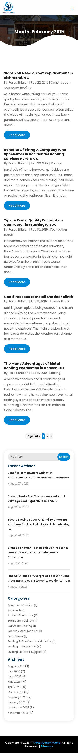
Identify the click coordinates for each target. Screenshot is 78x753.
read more (17, 135)
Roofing (25, 87)
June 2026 (14, 676)
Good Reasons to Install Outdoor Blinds (39, 296)
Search (64, 457)
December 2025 (18, 707)
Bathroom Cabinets (21, 620)
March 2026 (15, 692)
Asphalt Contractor (20, 615)
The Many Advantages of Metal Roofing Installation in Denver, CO (34, 365)
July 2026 (14, 671)
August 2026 (16, 666)
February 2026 (17, 697)
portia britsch (18, 82)
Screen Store (59, 301)
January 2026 (17, 702)
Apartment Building (20, 605)
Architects (14, 610)
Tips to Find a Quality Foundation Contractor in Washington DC (33, 222)
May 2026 (14, 682)
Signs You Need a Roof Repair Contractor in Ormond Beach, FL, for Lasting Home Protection (38, 552)
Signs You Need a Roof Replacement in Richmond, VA (38, 75)
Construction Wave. (47, 743)
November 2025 (18, 713)
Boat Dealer (15, 636)
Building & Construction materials (29, 641)
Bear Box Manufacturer (23, 631)
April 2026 (14, 687)
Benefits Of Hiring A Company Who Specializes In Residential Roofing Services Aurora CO (35, 154)
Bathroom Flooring (20, 626)
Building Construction (22, 646)
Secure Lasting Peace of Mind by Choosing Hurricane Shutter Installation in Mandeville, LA (38, 524)
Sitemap (47, 746)
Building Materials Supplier (25, 652)
